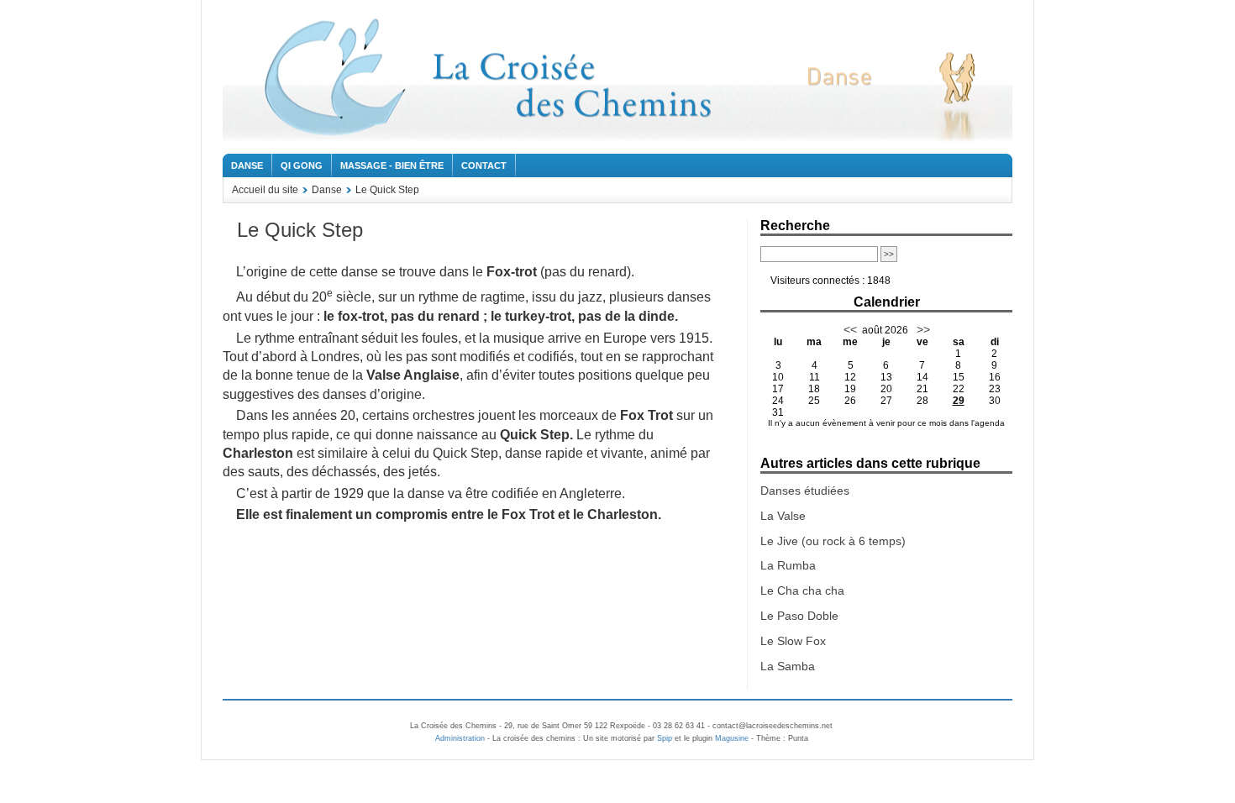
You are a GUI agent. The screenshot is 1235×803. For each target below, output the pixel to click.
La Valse (783, 515)
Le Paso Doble (799, 615)
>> (921, 329)
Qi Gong (302, 165)
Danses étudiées (804, 490)
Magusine (732, 738)
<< (850, 329)
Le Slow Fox (793, 641)
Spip (664, 738)
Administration (460, 738)
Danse (247, 165)
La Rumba (788, 565)
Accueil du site (265, 190)
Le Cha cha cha (802, 590)
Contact (484, 165)
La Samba (787, 666)
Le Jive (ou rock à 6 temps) (833, 541)
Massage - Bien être (392, 165)
